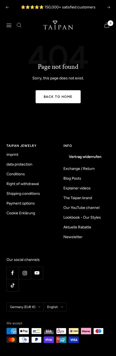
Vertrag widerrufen (85, 156)
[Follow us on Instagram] (25, 273)
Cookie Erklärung (20, 213)
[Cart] (107, 25)
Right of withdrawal (22, 184)
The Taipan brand (77, 198)
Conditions (15, 174)
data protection (19, 164)
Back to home (58, 97)
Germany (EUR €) (22, 307)
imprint (12, 154)
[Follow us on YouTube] (37, 273)
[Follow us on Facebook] (12, 273)
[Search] (19, 25)
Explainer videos (77, 188)
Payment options (20, 203)
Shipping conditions (23, 193)
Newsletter (73, 237)
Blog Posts (72, 178)
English (52, 307)
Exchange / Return (79, 168)
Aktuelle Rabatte (77, 227)
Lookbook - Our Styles (82, 217)
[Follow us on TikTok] (12, 285)
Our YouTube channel (81, 207)
